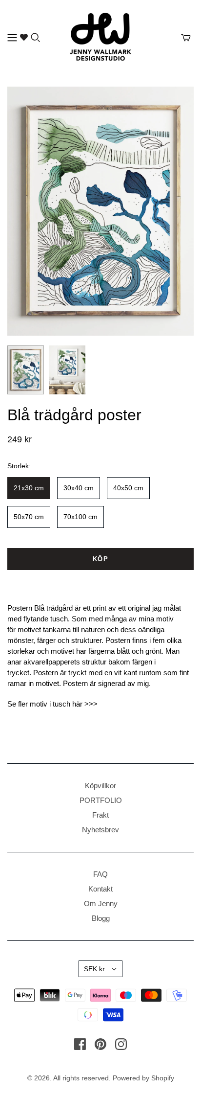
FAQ (100, 874)
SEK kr (94, 969)
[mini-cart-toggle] (186, 37)
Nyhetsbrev (100, 829)
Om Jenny (101, 903)
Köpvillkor (100, 785)
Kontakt (100, 889)
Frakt (100, 815)
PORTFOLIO (101, 800)
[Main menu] (12, 37)
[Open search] (35, 38)
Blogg (101, 918)
